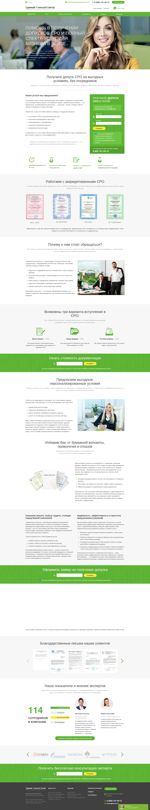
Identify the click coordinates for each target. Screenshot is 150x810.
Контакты (106, 8)
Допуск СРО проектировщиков (56, 794)
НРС (46, 14)
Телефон (98, 120)
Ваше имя (99, 114)
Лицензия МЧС (71, 792)
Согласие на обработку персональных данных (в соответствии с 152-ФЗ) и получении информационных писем (76, 368)
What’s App (120, 8)
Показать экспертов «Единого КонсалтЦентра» (75, 738)
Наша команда (97, 8)
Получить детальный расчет (78, 2)
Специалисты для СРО (54, 799)
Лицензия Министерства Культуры (76, 797)
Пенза (30, 2)
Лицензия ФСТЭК (71, 796)
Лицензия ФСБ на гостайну (74, 794)
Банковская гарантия (65, 14)
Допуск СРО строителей (54, 792)
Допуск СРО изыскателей (55, 796)
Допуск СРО (31, 14)
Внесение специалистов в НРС (56, 797)
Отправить (99, 128)
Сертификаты (86, 14)
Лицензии (119, 14)
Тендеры (103, 14)
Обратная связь (118, 2)
